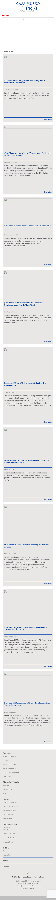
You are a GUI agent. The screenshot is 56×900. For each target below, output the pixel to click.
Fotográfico (6, 855)
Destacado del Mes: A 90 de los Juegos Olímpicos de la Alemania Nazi (25, 384)
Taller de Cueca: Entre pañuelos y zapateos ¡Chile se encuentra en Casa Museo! (24, 82)
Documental (7, 851)
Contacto (6, 867)
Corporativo (7, 776)
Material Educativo (9, 838)
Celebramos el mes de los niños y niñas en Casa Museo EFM (27, 226)
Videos (5, 793)
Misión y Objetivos (9, 756)
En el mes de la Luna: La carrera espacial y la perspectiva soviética (26, 546)
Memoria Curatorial (9, 768)
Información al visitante (11, 772)
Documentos (7, 789)
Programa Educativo (10, 824)
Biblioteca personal (9, 810)
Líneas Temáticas (9, 833)
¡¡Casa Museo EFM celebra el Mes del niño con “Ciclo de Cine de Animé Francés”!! (26, 461)
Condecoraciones (9, 814)
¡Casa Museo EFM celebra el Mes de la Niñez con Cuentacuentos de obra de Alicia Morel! (23, 304)
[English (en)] (7, 15)
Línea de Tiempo (8, 842)
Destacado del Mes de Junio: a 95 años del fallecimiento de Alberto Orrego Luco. (27, 704)
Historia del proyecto (10, 764)
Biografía (6, 785)
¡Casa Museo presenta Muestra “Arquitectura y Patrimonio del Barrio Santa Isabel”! (27, 154)
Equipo (5, 760)
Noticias (5, 860)
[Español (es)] (3, 15)
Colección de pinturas (10, 806)
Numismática (7, 818)
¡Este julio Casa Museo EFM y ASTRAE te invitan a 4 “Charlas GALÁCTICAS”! (25, 628)
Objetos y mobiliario (9, 802)
